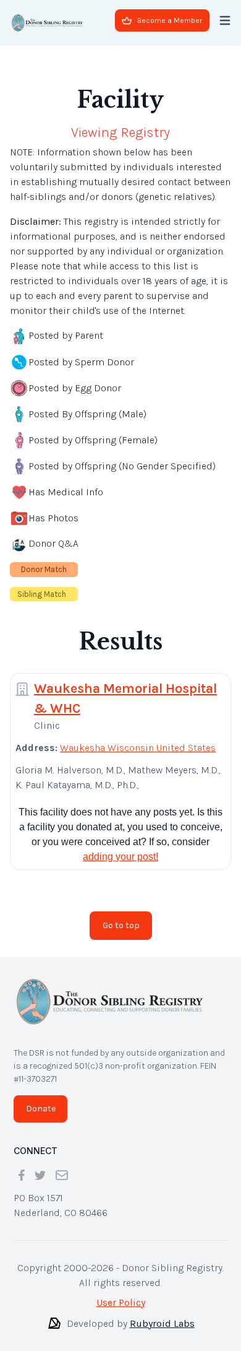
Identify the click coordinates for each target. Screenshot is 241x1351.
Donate (41, 1108)
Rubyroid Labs (162, 1323)
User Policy (120, 1302)
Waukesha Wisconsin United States (138, 748)
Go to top (121, 925)
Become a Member (169, 20)
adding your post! (120, 856)
